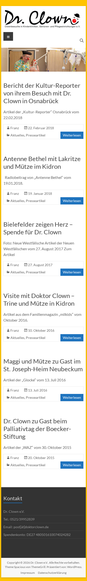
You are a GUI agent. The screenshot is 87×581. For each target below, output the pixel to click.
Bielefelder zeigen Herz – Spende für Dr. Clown (38, 228)
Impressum (28, 572)
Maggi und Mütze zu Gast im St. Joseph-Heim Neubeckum (43, 365)
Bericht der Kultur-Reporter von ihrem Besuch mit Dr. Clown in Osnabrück (41, 93)
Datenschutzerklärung (52, 572)
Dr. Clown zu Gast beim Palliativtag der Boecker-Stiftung (37, 428)
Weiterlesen (72, 135)
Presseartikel (35, 135)
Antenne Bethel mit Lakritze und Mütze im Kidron (42, 162)
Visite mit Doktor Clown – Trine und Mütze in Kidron (38, 299)
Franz (14, 128)
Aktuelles (17, 135)
